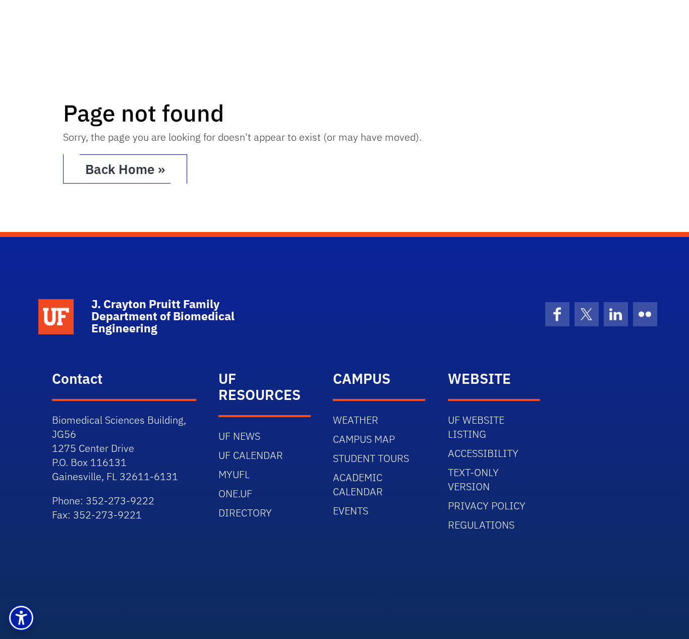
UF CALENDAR (250, 455)
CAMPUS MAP (364, 439)
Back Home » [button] (125, 169)
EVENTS (350, 510)
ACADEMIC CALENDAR (358, 484)
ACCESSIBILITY (483, 453)
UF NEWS (239, 436)
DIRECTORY (245, 512)
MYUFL (234, 474)
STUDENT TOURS (371, 458)
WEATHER (355, 420)
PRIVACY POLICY (487, 505)
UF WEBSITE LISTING (476, 427)
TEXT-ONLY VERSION (473, 479)
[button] (21, 618)
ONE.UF (235, 493)
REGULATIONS (481, 525)
